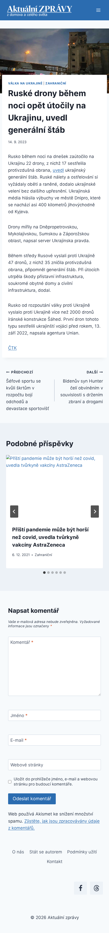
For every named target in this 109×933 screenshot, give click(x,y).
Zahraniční (55, 83)
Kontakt (54, 861)
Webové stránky (26, 764)
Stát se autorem (45, 851)
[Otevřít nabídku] (98, 10)
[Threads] (96, 888)
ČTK (12, 348)
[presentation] (54, 487)
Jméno (19, 715)
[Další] (95, 511)
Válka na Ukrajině (25, 83)
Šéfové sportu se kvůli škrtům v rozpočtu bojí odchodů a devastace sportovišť (27, 390)
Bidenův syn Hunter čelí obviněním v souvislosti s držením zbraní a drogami (81, 387)
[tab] (44, 572)
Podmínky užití (82, 851)
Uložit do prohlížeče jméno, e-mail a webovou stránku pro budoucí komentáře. (56, 781)
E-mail (18, 740)
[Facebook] (80, 888)
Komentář (21, 642)
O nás (18, 851)
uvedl (58, 170)
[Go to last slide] (14, 511)
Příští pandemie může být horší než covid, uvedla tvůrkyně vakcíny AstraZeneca (50, 537)
